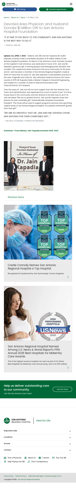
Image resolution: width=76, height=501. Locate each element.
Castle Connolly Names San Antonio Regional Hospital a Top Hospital (32, 266)
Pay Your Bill (61, 458)
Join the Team (62, 389)
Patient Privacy (20, 476)
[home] (10, 4)
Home (6, 17)
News (23, 17)
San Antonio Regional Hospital (29, 479)
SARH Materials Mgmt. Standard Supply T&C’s (44, 476)
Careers (45, 458)
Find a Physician (14, 458)
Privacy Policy (9, 476)
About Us (15, 17)
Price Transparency (39, 461)
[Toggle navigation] (71, 4)
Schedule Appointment (57, 9)
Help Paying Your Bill (16, 461)
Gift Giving (21, 9)
